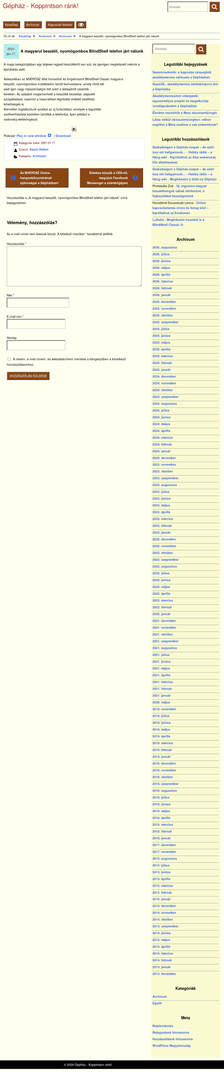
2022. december (164, 539)
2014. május (161, 939)
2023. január (161, 532)
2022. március (162, 600)
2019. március (162, 743)
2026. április (161, 274)
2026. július (161, 254)
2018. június (161, 804)
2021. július (161, 654)
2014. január (161, 967)
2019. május (161, 729)
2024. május (161, 424)
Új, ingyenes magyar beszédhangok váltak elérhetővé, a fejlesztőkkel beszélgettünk (179, 191)
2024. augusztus (164, 403)
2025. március (162, 356)
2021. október (162, 634)
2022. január (161, 614)
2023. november (164, 464)
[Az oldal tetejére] (212, 1060)
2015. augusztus (164, 858)
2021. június (161, 661)
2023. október (162, 471)
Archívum (32, 24)
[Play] (74, 129)
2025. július (161, 329)
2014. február (162, 960)
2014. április (161, 946)
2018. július (161, 797)
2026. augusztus (164, 247)
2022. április (161, 593)
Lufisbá (158, 219)
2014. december (164, 905)
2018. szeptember (165, 783)
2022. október (162, 552)
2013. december (164, 973)
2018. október (162, 777)
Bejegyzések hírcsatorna (170, 1032)
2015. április (161, 879)
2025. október (162, 315)
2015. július (161, 865)
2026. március (162, 281)
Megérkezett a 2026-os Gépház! (193, 179)
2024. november (164, 383)
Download (63, 135)
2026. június (161, 261)
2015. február (162, 892)
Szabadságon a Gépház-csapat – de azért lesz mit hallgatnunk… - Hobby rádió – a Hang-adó (183, 152)
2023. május (161, 505)
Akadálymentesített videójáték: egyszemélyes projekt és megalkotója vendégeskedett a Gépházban (180, 101)
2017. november (164, 851)
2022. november (164, 546)
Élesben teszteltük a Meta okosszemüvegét (184, 112)
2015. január (161, 899)
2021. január (161, 695)
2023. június (161, 498)
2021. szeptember (165, 641)
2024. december (164, 376)
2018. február (162, 831)
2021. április (161, 675)
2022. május (161, 586)
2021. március (162, 682)
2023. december (164, 458)
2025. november (164, 308)
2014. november (164, 912)
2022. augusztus (164, 566)
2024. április (161, 430)
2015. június (161, 872)
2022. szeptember (165, 559)
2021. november (164, 627)
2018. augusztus (164, 790)
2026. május (161, 267)
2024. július (161, 410)
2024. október (162, 390)
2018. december (164, 763)
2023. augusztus (164, 485)
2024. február (162, 444)
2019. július (161, 715)
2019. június (161, 722)
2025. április (161, 349)
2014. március (162, 953)
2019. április (161, 736)
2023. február (162, 525)
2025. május (161, 342)
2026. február (162, 288)
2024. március (162, 437)
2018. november (164, 770)
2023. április (161, 512)
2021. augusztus (164, 648)
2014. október (162, 919)
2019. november (164, 709)
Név (10, 295)
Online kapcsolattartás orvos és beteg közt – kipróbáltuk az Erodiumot (180, 208)
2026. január (161, 295)
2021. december (164, 620)
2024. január (161, 451)
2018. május (161, 811)
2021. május (161, 668)
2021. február (162, 688)
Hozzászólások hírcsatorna (172, 1039)
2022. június (161, 580)
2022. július (161, 573)
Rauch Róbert (39, 149)
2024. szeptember (165, 396)
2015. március (162, 885)
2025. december (164, 301)
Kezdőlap (11, 24)
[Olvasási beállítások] (81, 24)
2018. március (162, 824)
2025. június (161, 335)
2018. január (161, 838)
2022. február (162, 607)
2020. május (161, 702)
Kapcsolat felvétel (60, 24)
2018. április (161, 817)
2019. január (161, 756)
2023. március (162, 518)
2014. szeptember (165, 926)
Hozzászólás (16, 243)
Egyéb (157, 1003)
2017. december (164, 845)
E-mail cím (15, 316)
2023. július (161, 491)
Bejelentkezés (162, 1026)
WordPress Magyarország (171, 1045)
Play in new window (31, 135)
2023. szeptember (165, 478)
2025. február (162, 362)
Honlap (12, 337)
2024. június (161, 417)
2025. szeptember (165, 322)
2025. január (161, 369)
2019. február (162, 749)
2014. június (161, 933)
